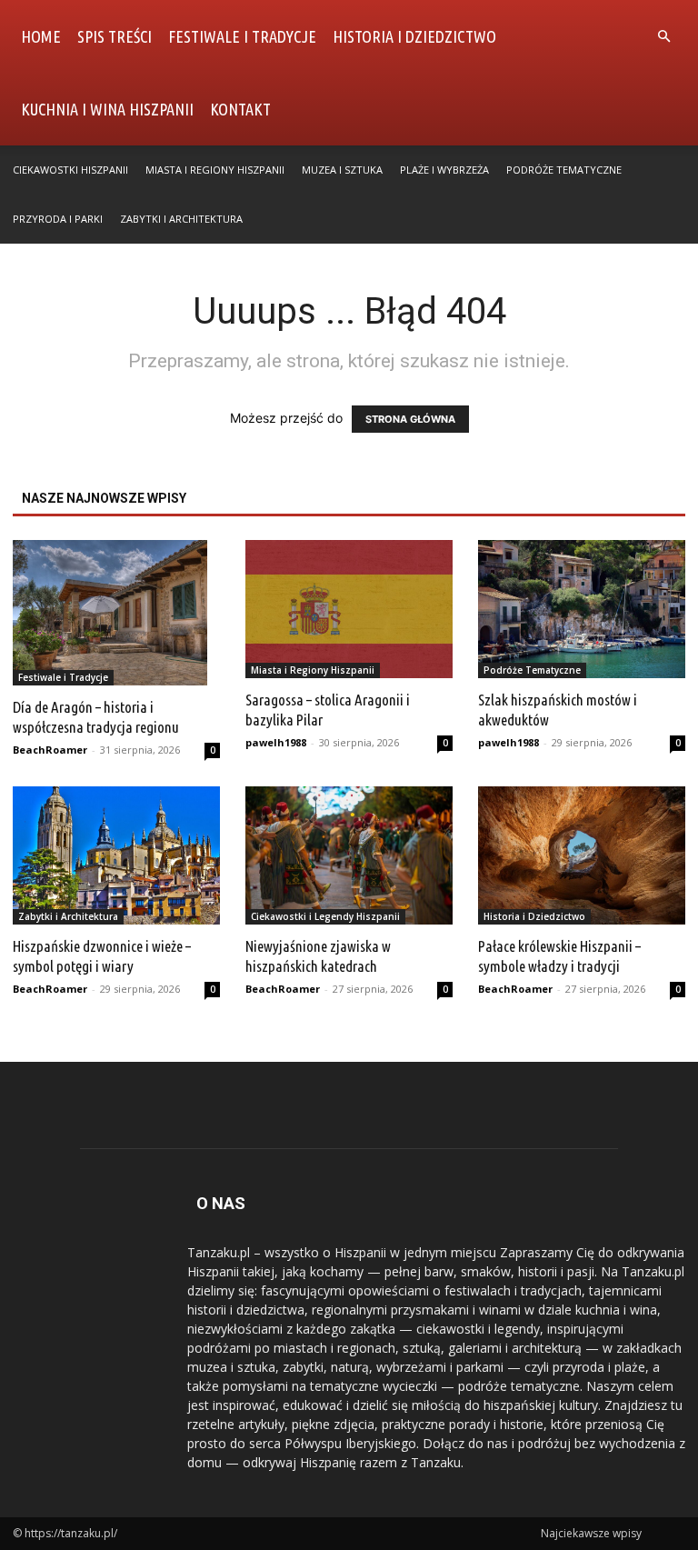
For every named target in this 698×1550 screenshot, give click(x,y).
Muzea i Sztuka (342, 169)
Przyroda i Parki (58, 218)
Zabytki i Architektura (181, 218)
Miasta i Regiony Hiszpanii (214, 169)
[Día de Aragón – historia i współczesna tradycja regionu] (116, 612)
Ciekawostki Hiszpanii (70, 169)
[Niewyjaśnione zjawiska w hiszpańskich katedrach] (349, 855)
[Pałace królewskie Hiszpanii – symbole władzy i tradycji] (581, 855)
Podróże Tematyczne (564, 169)
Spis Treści (114, 36)
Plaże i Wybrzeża (444, 169)
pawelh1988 (275, 742)
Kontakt (240, 109)
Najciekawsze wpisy (591, 1533)
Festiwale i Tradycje (242, 36)
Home (41, 36)
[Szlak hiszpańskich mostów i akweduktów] (581, 609)
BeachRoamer (50, 749)
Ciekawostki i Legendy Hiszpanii (325, 916)
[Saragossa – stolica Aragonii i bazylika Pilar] (349, 609)
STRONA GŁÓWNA (410, 419)
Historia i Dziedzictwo (414, 36)
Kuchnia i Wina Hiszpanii (107, 109)
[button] (663, 36)
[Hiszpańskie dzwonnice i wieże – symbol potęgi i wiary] (116, 855)
